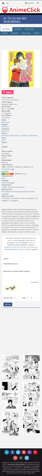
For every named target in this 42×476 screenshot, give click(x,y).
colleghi (4, 187)
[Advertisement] (21, 331)
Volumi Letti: (8, 298)
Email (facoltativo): (10, 264)
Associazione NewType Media (16, 464)
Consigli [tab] (5, 33)
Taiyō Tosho (6, 118)
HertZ (4, 178)
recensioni (6, 169)
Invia (9, 304)
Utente (6, 259)
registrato (5, 194)
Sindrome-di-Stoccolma (16, 187)
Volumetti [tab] (18, 29)
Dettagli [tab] (6, 29)
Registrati (30, 3)
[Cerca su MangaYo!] (8, 92)
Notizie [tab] (36, 33)
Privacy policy (31, 473)
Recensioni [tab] (29, 29)
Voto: (24, 298)
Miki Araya (5, 122)
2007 (3, 140)
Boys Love (5, 131)
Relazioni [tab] (14, 33)
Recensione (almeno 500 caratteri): (16, 271)
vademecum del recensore (13, 247)
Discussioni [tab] (26, 33)
